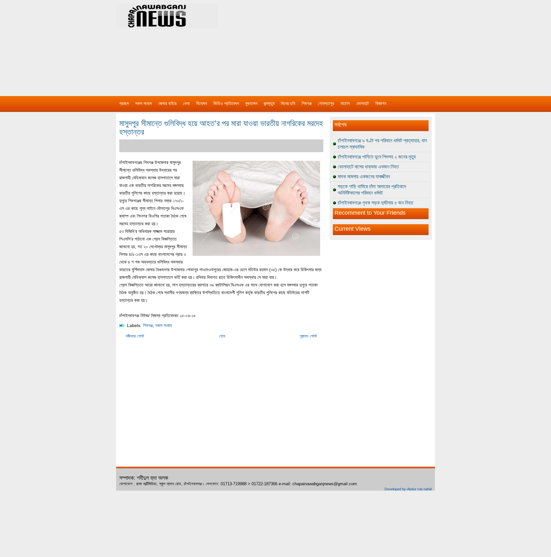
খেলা (186, 103)
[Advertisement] (342, 44)
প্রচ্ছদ (124, 103)
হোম (222, 336)
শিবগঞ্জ (307, 103)
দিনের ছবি (288, 103)
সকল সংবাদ (143, 103)
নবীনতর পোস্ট (135, 336)
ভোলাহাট (362, 103)
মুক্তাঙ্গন (251, 103)
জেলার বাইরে (167, 103)
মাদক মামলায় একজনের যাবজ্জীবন (364, 176)
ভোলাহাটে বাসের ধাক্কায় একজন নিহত (368, 166)
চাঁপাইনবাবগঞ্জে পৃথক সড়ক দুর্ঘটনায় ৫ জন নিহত (375, 202)
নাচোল (345, 103)
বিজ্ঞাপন (380, 103)
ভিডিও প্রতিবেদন (226, 103)
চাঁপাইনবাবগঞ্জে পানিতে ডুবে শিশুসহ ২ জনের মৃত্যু (377, 157)
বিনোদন (201, 103)
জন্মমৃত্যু (269, 103)
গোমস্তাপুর (326, 103)
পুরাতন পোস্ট (308, 336)
